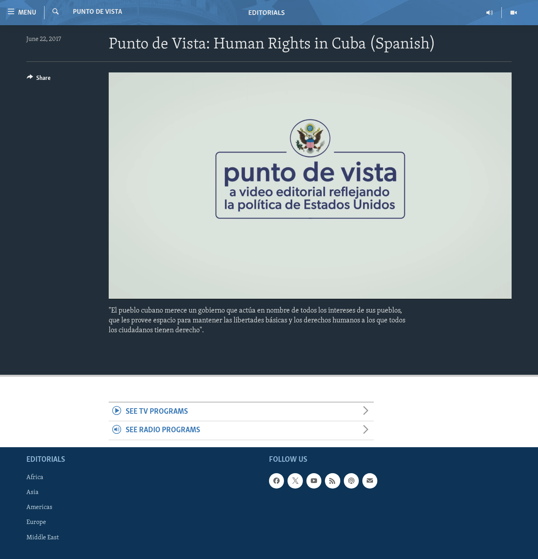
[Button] (38, 79)
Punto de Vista (97, 12)
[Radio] (490, 12)
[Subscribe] (369, 480)
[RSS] (332, 480)
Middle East (42, 537)
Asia (32, 492)
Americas (39, 507)
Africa (34, 477)
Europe (36, 522)
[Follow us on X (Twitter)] (295, 480)
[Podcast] (351, 480)
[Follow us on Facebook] (276, 480)
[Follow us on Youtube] (313, 480)
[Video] (513, 12)
